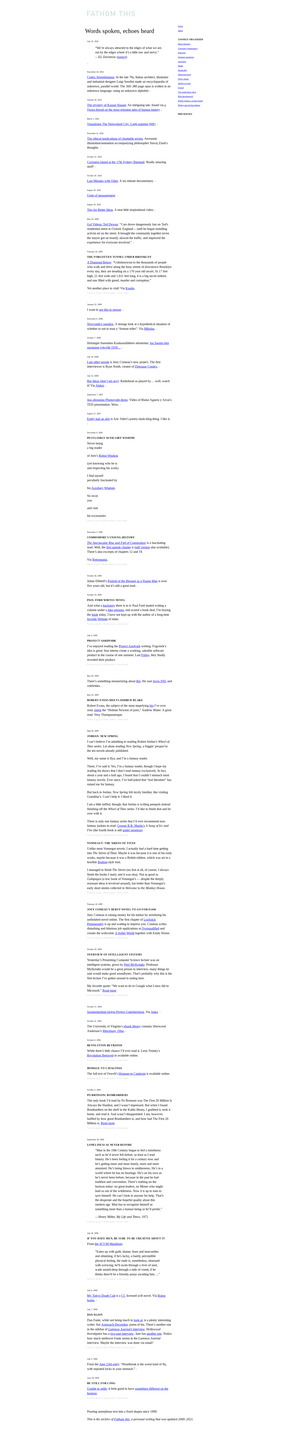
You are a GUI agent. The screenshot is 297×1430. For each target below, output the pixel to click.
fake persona (116, 610)
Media (105, 1347)
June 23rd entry (109, 1364)
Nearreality (182, 70)
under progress (132, 830)
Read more (109, 990)
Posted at (94, 293)
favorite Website (97, 619)
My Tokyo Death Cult (101, 1295)
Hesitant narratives (186, 57)
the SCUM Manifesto (108, 1244)
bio (152, 705)
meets (97, 710)
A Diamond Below (99, 262)
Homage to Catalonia (132, 1073)
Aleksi (100, 385)
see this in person (110, 309)
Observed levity (184, 75)
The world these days (187, 92)
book (95, 614)
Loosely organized (190, 39)
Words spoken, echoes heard (115, 293)
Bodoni (102, 862)
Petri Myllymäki (134, 964)
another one (154, 1333)
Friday (145, 655)
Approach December (114, 1324)
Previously (185, 114)
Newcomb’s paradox (100, 324)
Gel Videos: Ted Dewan (102, 224)
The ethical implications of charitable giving (115, 138)
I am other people (98, 362)
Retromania (99, 559)
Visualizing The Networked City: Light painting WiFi (121, 124)
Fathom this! (150, 13)
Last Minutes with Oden (102, 181)
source (122, 57)
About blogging (184, 44)
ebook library (132, 1026)
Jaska (154, 1012)
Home (180, 26)
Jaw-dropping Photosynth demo (107, 400)
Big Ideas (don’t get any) (103, 381)
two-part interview (122, 1333)
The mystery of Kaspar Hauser (106, 105)
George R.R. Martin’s (131, 825)
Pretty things (183, 79)
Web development (185, 96)
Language (182, 62)
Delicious (182, 53)
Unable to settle (97, 1388)
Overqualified (150, 928)
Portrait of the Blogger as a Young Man (133, 581)
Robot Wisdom (108, 455)
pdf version (143, 547)
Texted (181, 88)
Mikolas (149, 328)
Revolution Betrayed (100, 1055)
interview (126, 1329)
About (180, 31)
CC (123, 1295)
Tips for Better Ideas (100, 210)
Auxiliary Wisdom (103, 488)
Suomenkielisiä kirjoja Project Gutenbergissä (115, 1012)
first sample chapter (118, 547)
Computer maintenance (188, 49)
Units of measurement (101, 195)
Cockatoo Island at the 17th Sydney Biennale (116, 162)
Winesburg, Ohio (113, 1031)
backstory (109, 605)
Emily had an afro (98, 419)
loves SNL (159, 681)
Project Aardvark (129, 646)
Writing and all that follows (189, 105)
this (138, 681)
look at (138, 1320)
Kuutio (129, 288)
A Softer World (124, 933)
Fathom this (122, 1419)
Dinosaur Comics (146, 366)
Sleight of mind (184, 83)
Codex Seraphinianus (100, 77)
